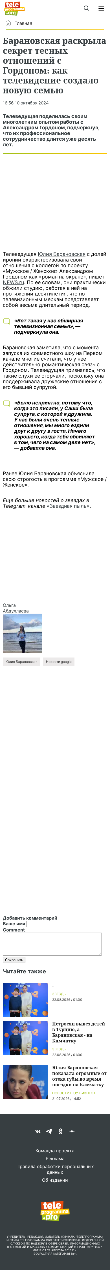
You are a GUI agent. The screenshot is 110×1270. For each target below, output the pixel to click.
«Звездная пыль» (68, 506)
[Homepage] (14, 8)
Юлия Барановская (61, 254)
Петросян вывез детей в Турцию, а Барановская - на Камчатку (78, 1032)
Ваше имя (14, 923)
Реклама (55, 1158)
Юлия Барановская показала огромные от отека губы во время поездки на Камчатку (79, 1076)
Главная (23, 23)
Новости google (59, 661)
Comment (14, 930)
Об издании (55, 1180)
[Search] (86, 8)
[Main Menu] (101, 8)
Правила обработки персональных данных (55, 1169)
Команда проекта (55, 1150)
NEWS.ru (13, 282)
